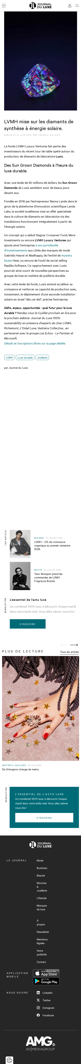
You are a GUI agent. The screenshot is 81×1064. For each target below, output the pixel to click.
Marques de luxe (42, 907)
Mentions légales (42, 941)
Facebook (48, 1015)
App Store (46, 973)
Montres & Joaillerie (42, 886)
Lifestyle (42, 898)
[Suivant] (74, 645)
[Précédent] (64, 645)
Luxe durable (25, 357)
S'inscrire (27, 624)
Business (42, 868)
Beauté (41, 875)
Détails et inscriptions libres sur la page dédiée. (35, 343)
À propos (41, 922)
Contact (41, 962)
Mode (40, 860)
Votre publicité (42, 952)
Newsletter (43, 932)
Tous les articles (69, 652)
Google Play (46, 981)
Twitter (47, 1000)
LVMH (9, 357)
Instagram (48, 1008)
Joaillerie (42, 357)
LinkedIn (48, 992)
